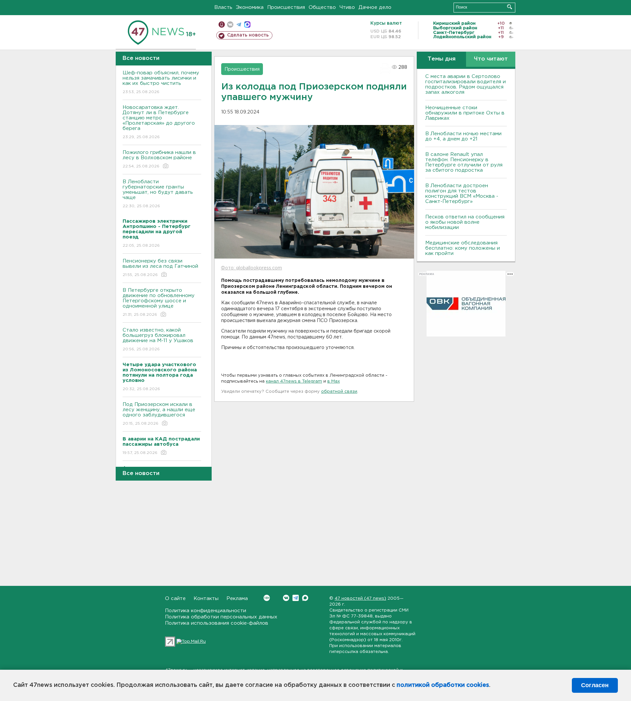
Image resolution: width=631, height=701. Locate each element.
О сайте (175, 598)
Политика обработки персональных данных (221, 617)
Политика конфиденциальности (205, 611)
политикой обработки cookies (443, 685)
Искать (509, 6)
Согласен (595, 685)
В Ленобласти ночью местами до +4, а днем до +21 (463, 136)
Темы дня (442, 59)
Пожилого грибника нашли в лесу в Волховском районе (159, 159)
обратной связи (339, 391)
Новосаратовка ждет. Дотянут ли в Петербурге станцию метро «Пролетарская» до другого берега (159, 122)
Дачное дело (375, 7)
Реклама (237, 598)
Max (305, 598)
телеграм (239, 24)
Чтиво (347, 7)
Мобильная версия (222, 24)
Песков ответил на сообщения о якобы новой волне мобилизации (464, 222)
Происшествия (286, 7)
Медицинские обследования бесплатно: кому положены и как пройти (462, 248)
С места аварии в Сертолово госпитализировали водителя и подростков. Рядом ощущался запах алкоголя (465, 84)
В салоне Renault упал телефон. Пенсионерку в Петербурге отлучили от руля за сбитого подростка (463, 162)
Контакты (206, 598)
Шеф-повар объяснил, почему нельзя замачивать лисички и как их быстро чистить (161, 82)
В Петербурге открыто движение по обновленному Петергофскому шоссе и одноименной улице (159, 302)
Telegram (295, 598)
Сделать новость (248, 35)
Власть (223, 7)
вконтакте (230, 24)
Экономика (250, 7)
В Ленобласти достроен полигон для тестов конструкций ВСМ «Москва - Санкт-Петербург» (461, 194)
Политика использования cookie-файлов (216, 623)
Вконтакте (286, 598)
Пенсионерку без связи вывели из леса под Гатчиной (160, 268)
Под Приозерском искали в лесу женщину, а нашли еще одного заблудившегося (159, 413)
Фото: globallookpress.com (251, 268)
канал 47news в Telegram (294, 381)
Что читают (491, 59)
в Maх (333, 381)
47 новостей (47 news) (360, 598)
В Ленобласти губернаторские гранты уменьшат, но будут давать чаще (158, 194)
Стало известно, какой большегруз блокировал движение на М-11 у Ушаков (158, 339)
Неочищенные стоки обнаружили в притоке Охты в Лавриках (464, 113)
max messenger (247, 24)
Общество (322, 7)
